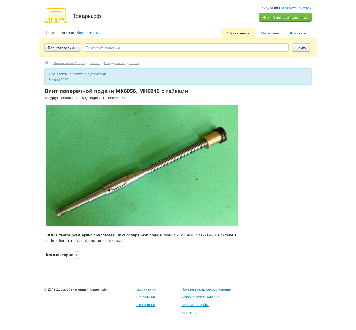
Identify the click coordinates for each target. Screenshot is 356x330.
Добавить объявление (287, 17)
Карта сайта (145, 289)
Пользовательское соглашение (206, 289)
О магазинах (145, 304)
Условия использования (200, 296)
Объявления (238, 33)
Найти (301, 47)
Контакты (298, 33)
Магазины (270, 33)
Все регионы (88, 32)
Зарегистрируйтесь (296, 8)
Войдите (266, 8)
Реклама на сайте (195, 304)
